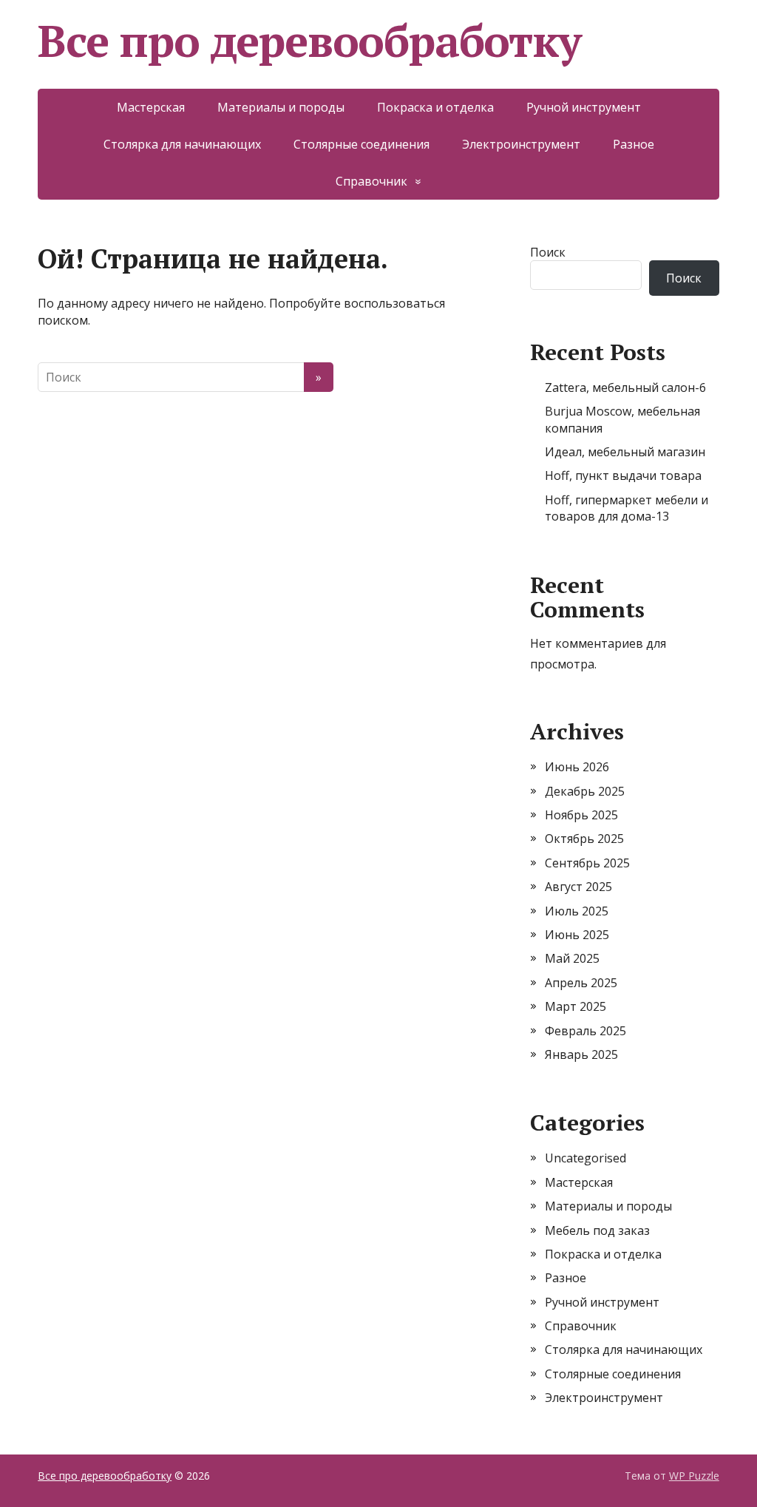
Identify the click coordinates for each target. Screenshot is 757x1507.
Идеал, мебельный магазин (625, 452)
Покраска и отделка (435, 107)
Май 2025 (572, 958)
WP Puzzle (694, 1476)
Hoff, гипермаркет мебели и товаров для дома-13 (626, 508)
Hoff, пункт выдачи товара (623, 475)
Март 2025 (575, 1006)
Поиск (548, 252)
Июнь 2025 (577, 935)
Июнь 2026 (577, 767)
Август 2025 (578, 886)
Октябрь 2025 (584, 838)
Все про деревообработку (309, 40)
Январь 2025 (581, 1054)
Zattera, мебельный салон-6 (625, 387)
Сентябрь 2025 (587, 863)
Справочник (371, 181)
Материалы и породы (280, 107)
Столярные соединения (361, 144)
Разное (633, 144)
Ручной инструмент (583, 107)
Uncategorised (585, 1158)
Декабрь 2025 (585, 791)
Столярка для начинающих (182, 144)
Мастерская (151, 107)
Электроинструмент (521, 144)
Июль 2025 (576, 911)
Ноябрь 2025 (581, 815)
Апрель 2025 (581, 983)
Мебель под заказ (597, 1230)
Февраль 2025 (585, 1031)
